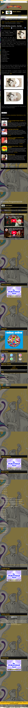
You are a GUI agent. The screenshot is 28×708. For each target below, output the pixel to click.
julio (4, 487)
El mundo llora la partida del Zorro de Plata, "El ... (13, 499)
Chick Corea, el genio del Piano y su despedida (12, 501)
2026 (3, 474)
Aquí (11, 73)
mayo (4, 491)
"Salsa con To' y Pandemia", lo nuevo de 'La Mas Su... (14, 504)
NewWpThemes (8, 705)
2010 (3, 525)
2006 (3, 532)
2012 (3, 521)
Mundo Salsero (7, 27)
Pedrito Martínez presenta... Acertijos (12, 26)
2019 (3, 511)
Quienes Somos (5, 378)
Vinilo (3, 23)
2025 (3, 476)
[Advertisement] (14, 185)
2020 (3, 509)
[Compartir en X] (5, 113)
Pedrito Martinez (20, 21)
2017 (3, 514)
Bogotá (14, 367)
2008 (3, 528)
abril (4, 493)
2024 (3, 478)
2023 (3, 479)
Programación (4, 376)
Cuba (8, 21)
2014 (3, 519)
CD (6, 21)
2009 (3, 526)
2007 (3, 530)
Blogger (16, 703)
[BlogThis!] (3, 113)
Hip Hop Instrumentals (18, 706)
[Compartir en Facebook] (6, 113)
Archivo (9, 269)
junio (4, 489)
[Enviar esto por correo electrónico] (2, 113)
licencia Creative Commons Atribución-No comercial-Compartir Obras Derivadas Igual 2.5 (16, 623)
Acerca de (15, 269)
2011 (3, 523)
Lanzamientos (13, 21)
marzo (4, 494)
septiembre (5, 484)
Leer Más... (20, 126)
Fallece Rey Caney (11, 154)
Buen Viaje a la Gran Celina (13, 129)
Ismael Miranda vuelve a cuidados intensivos (12, 503)
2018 (3, 513)
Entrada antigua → (23, 165)
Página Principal (15, 165)
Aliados (3, 269)
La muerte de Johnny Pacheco (9, 497)
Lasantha (21, 705)
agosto (5, 486)
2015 (3, 518)
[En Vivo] (3, 12)
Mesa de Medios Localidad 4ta (8, 380)
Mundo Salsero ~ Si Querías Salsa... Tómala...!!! (17, 702)
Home (3, 21)
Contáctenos (4, 384)
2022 (3, 481)
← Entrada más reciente (6, 165)
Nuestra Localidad (5, 382)
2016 (3, 516)
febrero (5, 496)
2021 (3, 483)
